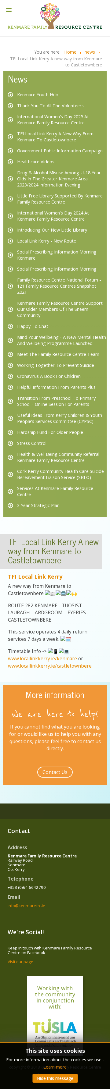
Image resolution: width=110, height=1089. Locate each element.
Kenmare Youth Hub (37, 95)
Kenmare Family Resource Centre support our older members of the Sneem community (60, 309)
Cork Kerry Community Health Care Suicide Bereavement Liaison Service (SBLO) (60, 474)
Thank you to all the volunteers (50, 105)
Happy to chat (32, 326)
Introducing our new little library (52, 230)
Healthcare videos (35, 162)
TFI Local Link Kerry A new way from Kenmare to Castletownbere (55, 137)
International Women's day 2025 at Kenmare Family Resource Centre (53, 120)
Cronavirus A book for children (49, 376)
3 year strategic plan (38, 505)
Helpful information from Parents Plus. (57, 387)
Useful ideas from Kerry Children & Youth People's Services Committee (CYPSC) (59, 418)
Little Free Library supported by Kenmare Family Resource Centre (60, 199)
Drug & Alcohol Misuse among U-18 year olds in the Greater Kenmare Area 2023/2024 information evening (59, 179)
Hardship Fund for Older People (50, 432)
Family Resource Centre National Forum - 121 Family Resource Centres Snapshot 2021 (59, 286)
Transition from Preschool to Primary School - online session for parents (56, 401)
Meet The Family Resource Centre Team (58, 354)
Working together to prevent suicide (55, 365)
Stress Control (31, 443)
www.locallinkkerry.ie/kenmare (42, 658)
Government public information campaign (60, 151)
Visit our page (20, 961)
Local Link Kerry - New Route (46, 241)
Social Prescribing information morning (57, 269)
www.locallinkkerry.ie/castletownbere (50, 666)
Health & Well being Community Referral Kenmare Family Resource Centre (58, 457)
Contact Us (55, 772)
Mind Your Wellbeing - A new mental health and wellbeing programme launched (61, 340)
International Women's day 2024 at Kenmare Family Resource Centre (53, 216)
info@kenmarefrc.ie (26, 905)
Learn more (55, 1067)
